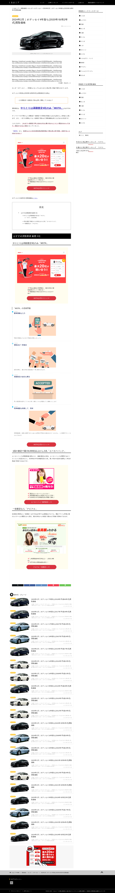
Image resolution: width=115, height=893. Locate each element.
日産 (82, 24)
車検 (87, 135)
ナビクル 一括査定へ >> (41, 567)
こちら (35, 198)
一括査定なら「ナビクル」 (31, 223)
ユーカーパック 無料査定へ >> (41, 502)
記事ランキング (53, 2)
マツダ (83, 41)
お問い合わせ (27, 890)
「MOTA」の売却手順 (31, 217)
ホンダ (83, 28)
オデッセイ (15, 16)
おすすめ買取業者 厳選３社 (29, 213)
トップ (42, 2)
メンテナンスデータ (68, 2)
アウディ (83, 67)
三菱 (82, 32)
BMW (82, 62)
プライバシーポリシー (16, 890)
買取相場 (24, 872)
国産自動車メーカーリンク (96, 2)
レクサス (83, 20)
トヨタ (83, 15)
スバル (83, 37)
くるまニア (14, 2)
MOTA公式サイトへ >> (41, 188)
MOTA (15, 131)
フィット (82, 135)
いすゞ (83, 45)
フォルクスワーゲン (87, 71)
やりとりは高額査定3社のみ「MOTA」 (42, 108)
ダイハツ (83, 50)
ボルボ (83, 75)
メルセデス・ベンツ (87, 58)
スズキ (83, 54)
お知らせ (81, 2)
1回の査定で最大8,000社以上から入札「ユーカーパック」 (40, 221)
